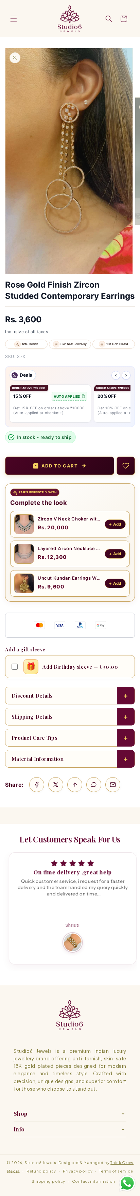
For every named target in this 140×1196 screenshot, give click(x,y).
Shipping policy (49, 1181)
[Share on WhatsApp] (93, 784)
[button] (13, 18)
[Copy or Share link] (74, 784)
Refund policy (41, 1171)
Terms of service (116, 1171)
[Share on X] (55, 784)
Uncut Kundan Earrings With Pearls (69, 578)
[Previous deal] (115, 375)
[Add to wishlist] (126, 466)
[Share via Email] (112, 784)
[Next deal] (126, 375)
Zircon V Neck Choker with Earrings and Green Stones (69, 519)
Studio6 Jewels (40, 1162)
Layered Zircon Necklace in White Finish (69, 548)
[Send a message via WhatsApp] (127, 1183)
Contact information (93, 1181)
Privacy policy (78, 1171)
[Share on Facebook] (36, 784)
